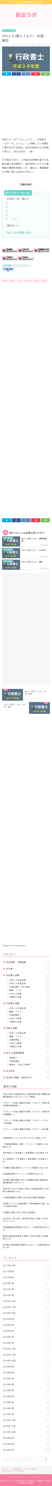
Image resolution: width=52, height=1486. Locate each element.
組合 (46, 281)
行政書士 (29, 281)
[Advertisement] (26, 107)
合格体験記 (28, 1015)
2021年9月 (25, 1271)
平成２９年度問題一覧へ (18, 232)
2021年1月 (25, 1295)
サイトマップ (36, 1477)
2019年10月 (25, 1360)
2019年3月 (25, 1402)
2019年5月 (25, 1390)
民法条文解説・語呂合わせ (27, 1077)
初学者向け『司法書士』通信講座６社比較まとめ (26, 1152)
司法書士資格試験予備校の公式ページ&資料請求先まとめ (26, 1246)
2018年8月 (26, 1444)
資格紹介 (28, 1057)
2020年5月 (25, 1325)
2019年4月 (25, 1396)
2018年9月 (25, 1438)
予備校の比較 (28, 997)
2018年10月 (25, 1432)
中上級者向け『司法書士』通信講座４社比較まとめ (26, 1160)
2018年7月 (26, 1450)
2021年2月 (25, 1289)
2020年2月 (25, 1336)
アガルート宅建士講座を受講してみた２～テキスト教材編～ (26, 1121)
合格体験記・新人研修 (28, 987)
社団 (38, 281)
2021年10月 (25, 1265)
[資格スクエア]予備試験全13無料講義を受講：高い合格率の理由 (26, 1204)
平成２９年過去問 (9, 31)
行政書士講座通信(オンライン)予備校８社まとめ (25, 1167)
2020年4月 (25, 1331)
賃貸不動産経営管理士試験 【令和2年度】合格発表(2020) (25, 1237)
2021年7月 (25, 1283)
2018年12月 (25, 1420)
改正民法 (27, 1071)
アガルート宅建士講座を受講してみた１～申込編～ (26, 1130)
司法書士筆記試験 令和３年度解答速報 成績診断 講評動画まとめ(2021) (25, 1181)
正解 (22, 184)
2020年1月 (25, 1342)
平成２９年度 (17, 281)
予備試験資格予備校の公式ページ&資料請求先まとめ (26, 1228)
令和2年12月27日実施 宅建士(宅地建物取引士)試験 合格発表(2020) (26, 1190)
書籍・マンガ (28, 990)
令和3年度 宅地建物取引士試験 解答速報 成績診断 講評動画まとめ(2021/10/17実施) (26, 1095)
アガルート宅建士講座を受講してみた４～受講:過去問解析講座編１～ (26, 1104)
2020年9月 (25, 1319)
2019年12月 (25, 1348)
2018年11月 (25, 1426)
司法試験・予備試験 (27, 962)
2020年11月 (25, 1307)
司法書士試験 (27, 975)
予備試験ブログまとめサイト (17, 265)
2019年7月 (25, 1378)
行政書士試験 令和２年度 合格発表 (19, 1212)
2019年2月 (25, 1408)
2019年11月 (25, 1354)
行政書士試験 (27, 1003)
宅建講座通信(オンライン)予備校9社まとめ (23, 1173)
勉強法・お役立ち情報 (28, 1064)
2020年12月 (25, 1301)
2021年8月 (25, 1277)
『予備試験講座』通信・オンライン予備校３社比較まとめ (26, 1145)
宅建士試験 (27, 1028)
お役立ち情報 (28, 993)
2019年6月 (25, 1384)
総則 (6, 281)
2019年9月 (25, 1366)
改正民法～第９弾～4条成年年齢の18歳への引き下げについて (25, 1219)
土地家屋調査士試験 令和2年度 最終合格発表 (24, 1197)
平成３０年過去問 (29, 983)
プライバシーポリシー (19, 1477)
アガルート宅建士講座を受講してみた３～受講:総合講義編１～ (26, 1112)
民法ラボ (26, 15)
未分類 (27, 968)
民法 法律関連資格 (27, 1052)
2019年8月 (25, 1372)
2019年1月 (25, 1414)
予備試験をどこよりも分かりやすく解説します (24, 1138)
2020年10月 (25, 1313)
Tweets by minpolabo (14, 945)
